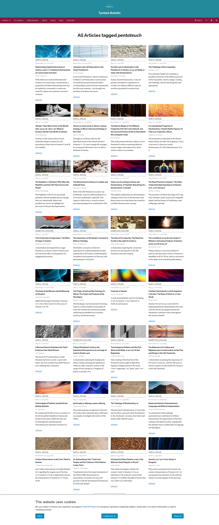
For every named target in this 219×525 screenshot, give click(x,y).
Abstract (38, 100)
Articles (5, 20)
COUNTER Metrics (89, 506)
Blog (61, 20)
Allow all (179, 515)
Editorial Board (32, 20)
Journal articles (41, 60)
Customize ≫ (110, 515)
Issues (53, 20)
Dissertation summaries (44, 231)
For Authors (18, 20)
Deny (40, 515)
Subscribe (70, 20)
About (44, 20)
